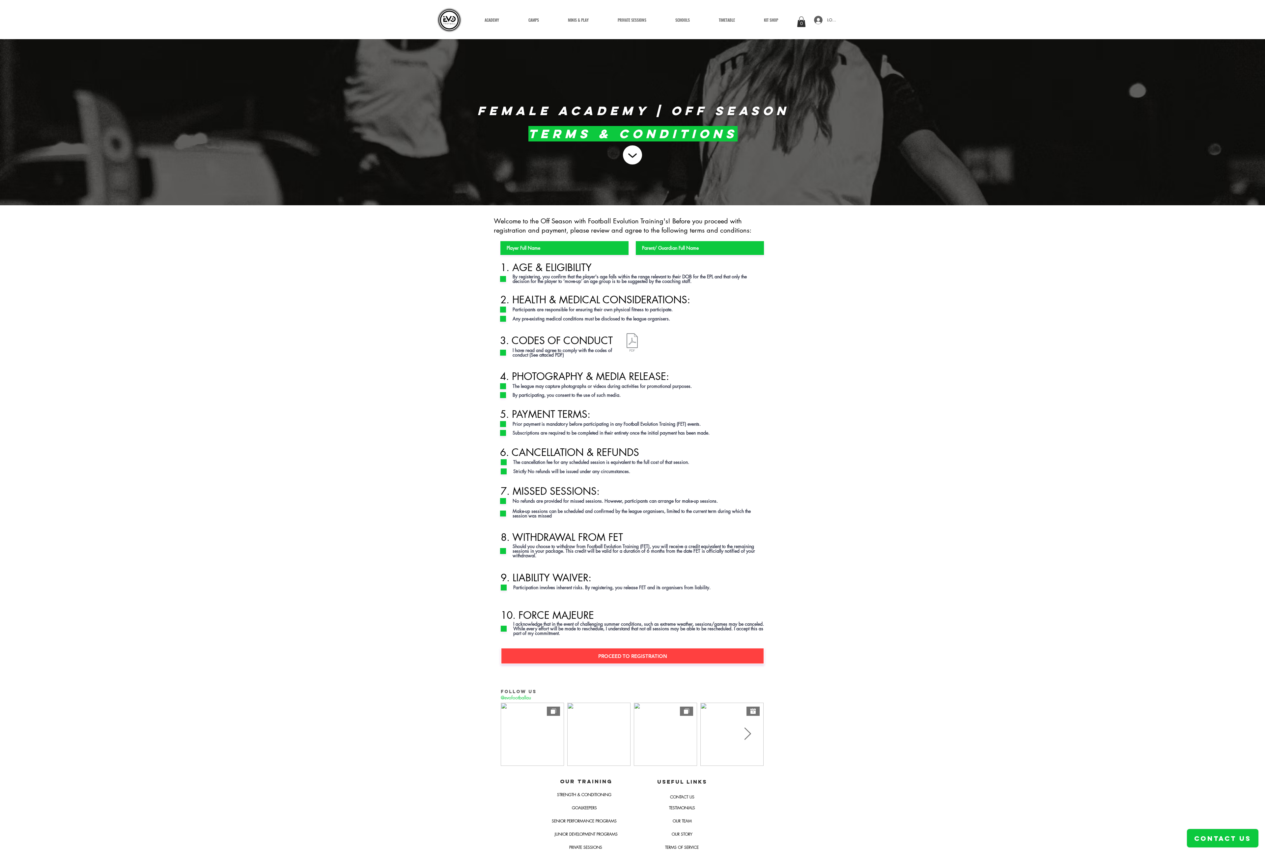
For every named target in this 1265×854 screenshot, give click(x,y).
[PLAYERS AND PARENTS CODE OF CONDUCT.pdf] (632, 343)
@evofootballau (516, 697)
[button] (578, 20)
